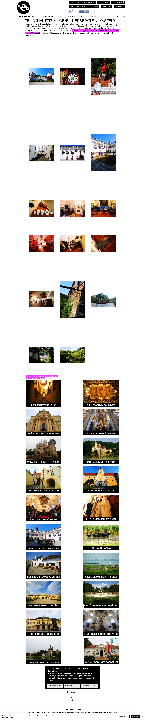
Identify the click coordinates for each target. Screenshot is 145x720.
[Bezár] (142, 716)
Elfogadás (135, 717)
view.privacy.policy (8, 718)
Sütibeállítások (123, 717)
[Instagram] (71, 11)
